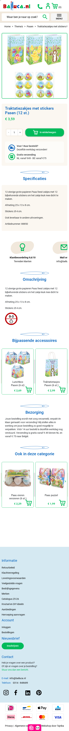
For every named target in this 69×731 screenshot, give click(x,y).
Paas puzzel (51, 495)
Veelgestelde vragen (12, 583)
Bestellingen (8, 632)
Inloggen (6, 627)
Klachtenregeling (10, 572)
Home (7, 26)
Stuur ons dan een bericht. (15, 669)
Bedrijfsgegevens (10, 588)
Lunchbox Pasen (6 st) (17, 383)
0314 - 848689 (20, 682)
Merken (5, 593)
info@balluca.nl (18, 678)
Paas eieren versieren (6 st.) (17, 497)
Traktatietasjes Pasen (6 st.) (51, 383)
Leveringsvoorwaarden (14, 578)
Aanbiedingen (9, 609)
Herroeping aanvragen (13, 614)
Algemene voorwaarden (27, 725)
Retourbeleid (8, 567)
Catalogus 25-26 (10, 599)
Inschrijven (13, 645)
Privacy (9, 725)
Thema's (18, 26)
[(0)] (53, 6)
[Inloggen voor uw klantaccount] (48, 6)
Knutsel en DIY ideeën (13, 604)
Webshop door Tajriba (52, 725)
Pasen (30, 26)
